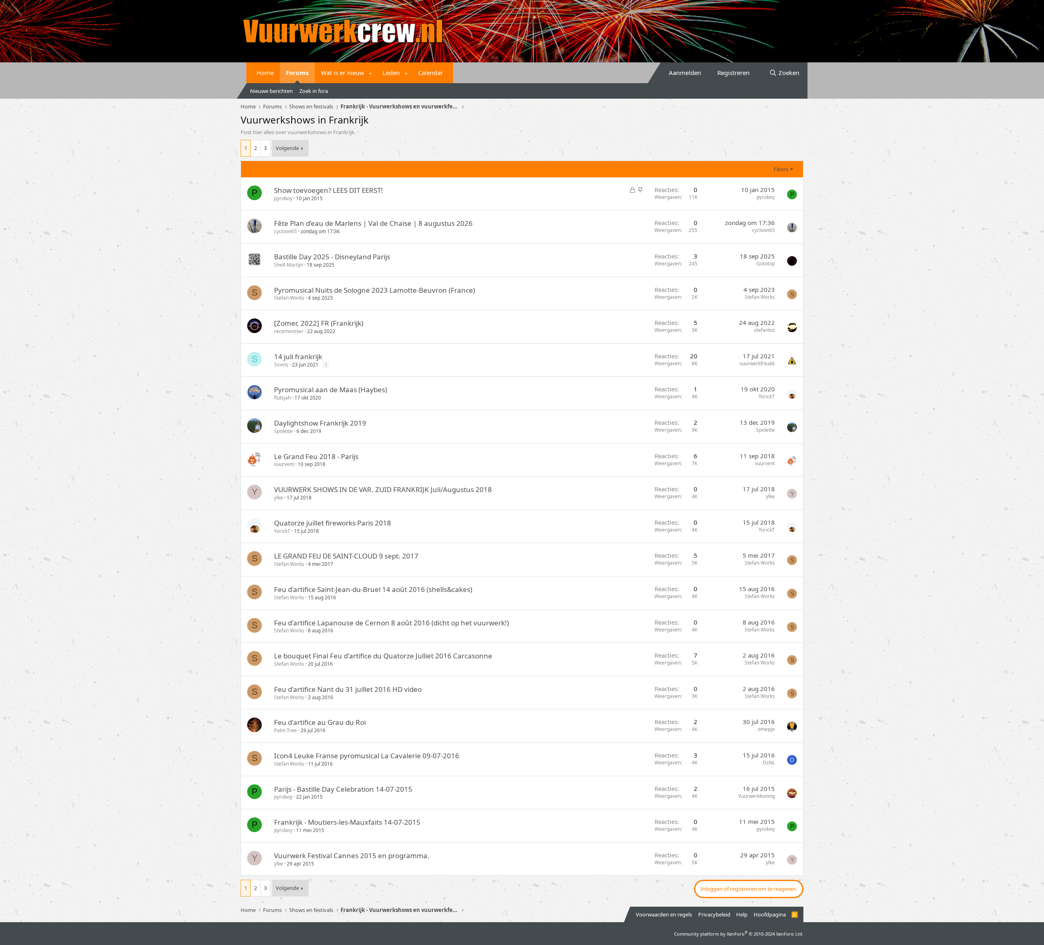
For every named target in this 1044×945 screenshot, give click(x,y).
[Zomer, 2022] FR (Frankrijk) (318, 323)
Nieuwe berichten (271, 91)
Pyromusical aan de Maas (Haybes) (330, 389)
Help (742, 914)
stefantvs (764, 330)
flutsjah (282, 397)
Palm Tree (285, 730)
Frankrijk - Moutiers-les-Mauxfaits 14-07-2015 (347, 822)
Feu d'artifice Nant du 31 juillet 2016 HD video (348, 689)
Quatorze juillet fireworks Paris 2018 (332, 523)
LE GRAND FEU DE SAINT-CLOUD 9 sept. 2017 (346, 556)
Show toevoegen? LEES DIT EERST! (328, 190)
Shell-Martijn (288, 264)
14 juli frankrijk (298, 356)
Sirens (281, 364)
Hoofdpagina (770, 914)
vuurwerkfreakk (757, 363)
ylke (278, 497)
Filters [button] (781, 169)
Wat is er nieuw (342, 72)
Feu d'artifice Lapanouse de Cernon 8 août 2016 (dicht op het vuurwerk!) (391, 622)
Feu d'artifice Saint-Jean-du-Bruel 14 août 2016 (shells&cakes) (373, 589)
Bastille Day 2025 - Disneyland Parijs (332, 256)
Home (265, 72)
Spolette (283, 431)
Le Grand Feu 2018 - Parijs (316, 456)
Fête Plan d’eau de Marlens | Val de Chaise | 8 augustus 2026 (373, 223)
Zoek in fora (313, 91)
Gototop (765, 263)
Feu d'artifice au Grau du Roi (320, 722)
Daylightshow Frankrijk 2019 (320, 423)
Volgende (287, 148)
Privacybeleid (714, 914)
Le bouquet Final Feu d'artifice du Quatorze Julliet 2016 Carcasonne (383, 655)
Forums (297, 72)
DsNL (769, 762)
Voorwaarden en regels (664, 914)
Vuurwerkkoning (756, 796)
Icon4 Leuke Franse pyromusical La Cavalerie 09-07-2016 (366, 755)
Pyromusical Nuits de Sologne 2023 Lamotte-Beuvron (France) (374, 290)
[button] (370, 72)
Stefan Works (289, 297)
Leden (391, 72)
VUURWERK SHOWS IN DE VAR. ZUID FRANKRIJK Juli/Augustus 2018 (383, 489)
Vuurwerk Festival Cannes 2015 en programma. (351, 855)
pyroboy (283, 198)
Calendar (430, 72)
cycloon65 (285, 231)
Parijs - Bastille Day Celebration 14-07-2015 (343, 789)
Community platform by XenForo (738, 934)
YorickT (767, 396)
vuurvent (284, 464)
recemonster (288, 331)
